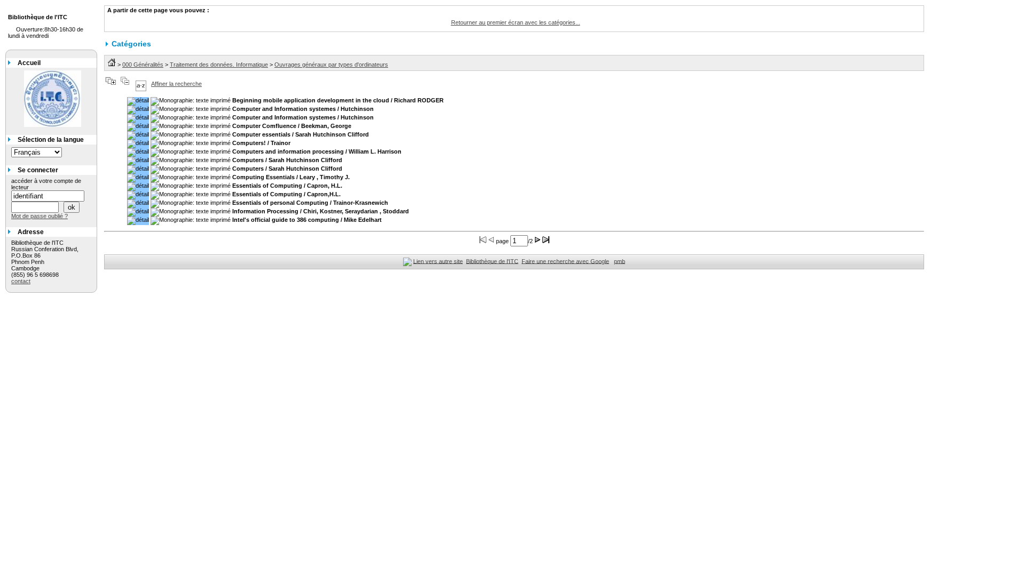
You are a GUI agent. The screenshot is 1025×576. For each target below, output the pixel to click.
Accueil (29, 63)
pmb (619, 261)
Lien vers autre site (438, 261)
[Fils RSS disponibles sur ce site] (407, 261)
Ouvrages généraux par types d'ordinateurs (331, 64)
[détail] (138, 101)
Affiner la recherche (176, 84)
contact (20, 281)
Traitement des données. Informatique (219, 64)
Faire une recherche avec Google (565, 261)
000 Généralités (142, 64)
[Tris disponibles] (141, 84)
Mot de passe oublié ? (39, 216)
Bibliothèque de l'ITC (492, 261)
